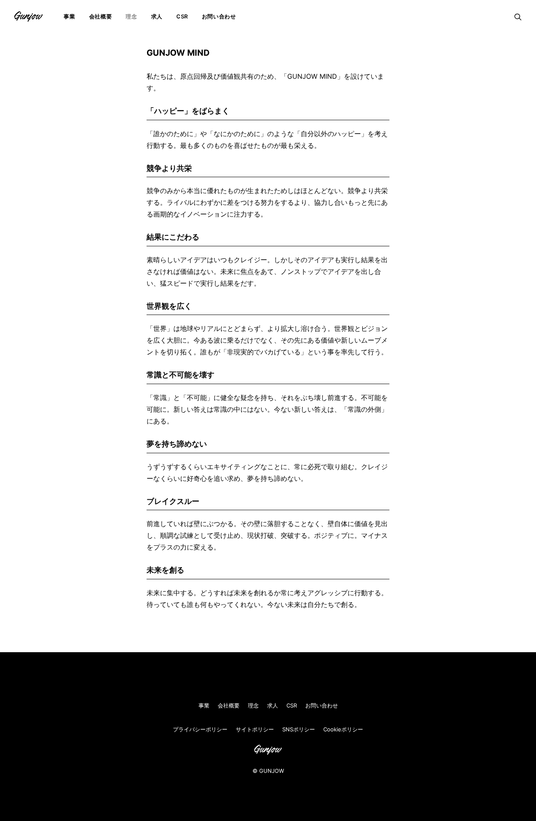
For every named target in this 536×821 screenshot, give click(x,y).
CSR (182, 16)
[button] (518, 16)
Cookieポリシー (343, 729)
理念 (131, 16)
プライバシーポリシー (200, 729)
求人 (156, 16)
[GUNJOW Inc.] (28, 16)
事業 (69, 16)
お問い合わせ (219, 16)
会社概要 (100, 16)
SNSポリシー (298, 729)
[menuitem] (69, 16)
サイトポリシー (255, 729)
